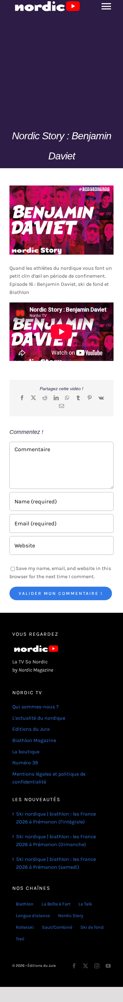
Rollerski (25, 927)
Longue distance (33, 915)
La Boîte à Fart (56, 904)
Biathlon (24, 904)
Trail (20, 939)
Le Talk (85, 904)
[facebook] (74, 965)
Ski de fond (92, 927)
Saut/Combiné (57, 927)
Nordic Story (70, 915)
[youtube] (108, 965)
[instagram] (96, 965)
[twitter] (85, 965)
